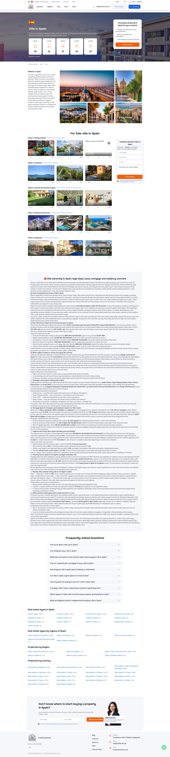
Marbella (63, 254)
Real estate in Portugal (94, 672)
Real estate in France (36, 680)
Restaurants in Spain (123, 622)
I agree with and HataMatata (130, 181)
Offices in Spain (92, 622)
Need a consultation (96, 719)
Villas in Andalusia (35, 238)
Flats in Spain (33, 614)
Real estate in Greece (123, 676)
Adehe (34, 154)
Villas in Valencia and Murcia (39, 213)
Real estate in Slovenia (36, 684)
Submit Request (119, 7)
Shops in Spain (63, 622)
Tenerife (92, 154)
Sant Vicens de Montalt (38, 179)
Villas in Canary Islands (37, 138)
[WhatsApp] (164, 747)
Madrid (34, 204)
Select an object (127, 44)
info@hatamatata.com (120, 750)
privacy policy (125, 182)
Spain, (30, 154)
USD (117, 2)
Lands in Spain (33, 626)
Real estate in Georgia (94, 680)
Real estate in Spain (93, 667)
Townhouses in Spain (94, 614)
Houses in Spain (63, 614)
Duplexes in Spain (35, 618)
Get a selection (130, 177)
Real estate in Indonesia (37, 672)
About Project (56, 2)
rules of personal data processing (133, 180)
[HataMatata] (32, 737)
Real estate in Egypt (64, 684)
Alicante (34, 229)
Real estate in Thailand (94, 676)
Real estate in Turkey (65, 672)
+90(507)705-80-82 (119, 744)
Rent (66, 7)
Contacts (66, 2)
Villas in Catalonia (35, 163)
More (74, 7)
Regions (50, 7)
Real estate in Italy (64, 676)
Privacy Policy (97, 749)
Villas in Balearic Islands (66, 641)
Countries (39, 7)
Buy (58, 7)
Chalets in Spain (92, 618)
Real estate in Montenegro (67, 667)
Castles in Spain (63, 618)
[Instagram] (30, 748)
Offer (73, 2)
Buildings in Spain (35, 622)
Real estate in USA (64, 680)
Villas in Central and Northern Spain (41, 188)
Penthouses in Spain (122, 614)
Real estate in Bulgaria (36, 667)
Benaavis (34, 254)
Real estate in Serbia (122, 680)
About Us (95, 742)
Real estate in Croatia (123, 672)
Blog (93, 735)
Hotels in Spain (120, 618)
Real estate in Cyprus (36, 676)
